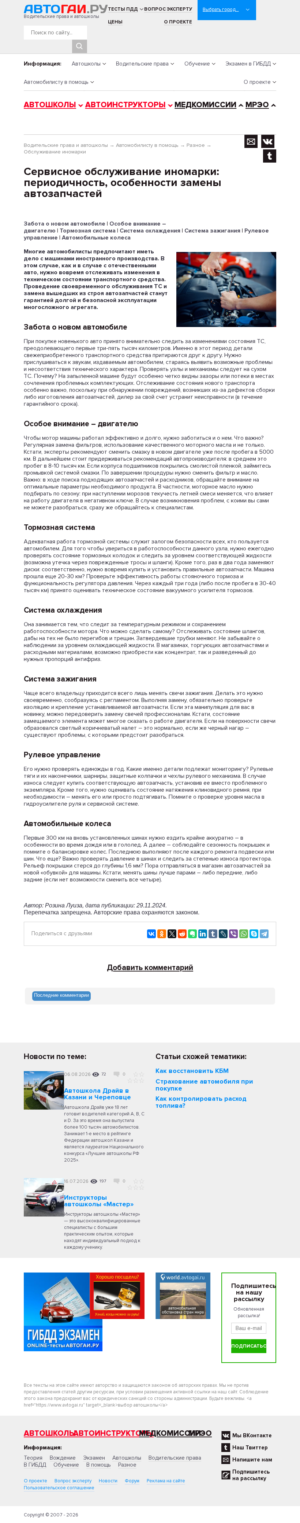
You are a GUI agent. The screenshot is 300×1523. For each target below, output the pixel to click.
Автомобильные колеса (96, 237)
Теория (33, 1458)
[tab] (61, 996)
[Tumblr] (213, 933)
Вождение (63, 1458)
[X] (172, 933)
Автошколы (86, 63)
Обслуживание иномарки (55, 152)
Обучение (197, 63)
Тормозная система (88, 230)
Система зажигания (212, 230)
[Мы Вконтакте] (267, 141)
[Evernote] (192, 933)
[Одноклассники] (161, 933)
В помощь (98, 1464)
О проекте (178, 22)
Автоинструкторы (125, 104)
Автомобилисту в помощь (56, 82)
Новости (108, 1481)
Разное (196, 145)
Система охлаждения (150, 230)
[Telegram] (264, 933)
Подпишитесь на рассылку (251, 1475)
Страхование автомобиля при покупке (204, 1084)
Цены (115, 22)
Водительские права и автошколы (66, 145)
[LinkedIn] (202, 933)
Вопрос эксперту (168, 9)
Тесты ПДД (123, 9)
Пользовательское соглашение (59, 1488)
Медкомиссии (205, 104)
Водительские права (142, 63)
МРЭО (257, 104)
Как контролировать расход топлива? (201, 1102)
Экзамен (94, 1458)
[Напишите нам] (251, 141)
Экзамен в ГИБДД (248, 63)
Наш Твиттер (250, 1447)
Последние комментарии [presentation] (61, 995)
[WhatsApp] (243, 933)
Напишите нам (252, 1459)
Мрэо (200, 1433)
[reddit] (182, 933)
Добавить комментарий (150, 968)
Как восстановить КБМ (192, 1071)
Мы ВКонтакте (252, 1435)
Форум (132, 1481)
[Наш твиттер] (269, 156)
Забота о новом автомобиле (64, 223)
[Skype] (254, 933)
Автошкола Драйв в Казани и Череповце (97, 1093)
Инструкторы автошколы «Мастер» (99, 1200)
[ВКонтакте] (151, 933)
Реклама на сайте (166, 1481)
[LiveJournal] (223, 933)
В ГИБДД (35, 1464)
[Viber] (233, 933)
